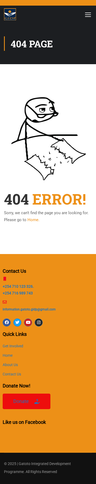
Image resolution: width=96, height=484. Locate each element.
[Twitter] (17, 322)
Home (8, 355)
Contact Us (12, 374)
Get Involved (13, 346)
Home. (33, 219)
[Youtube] (28, 322)
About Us (10, 365)
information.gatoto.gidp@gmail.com (29, 309)
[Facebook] (7, 322)
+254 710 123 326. (18, 286)
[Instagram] (39, 322)
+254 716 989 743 (18, 293)
